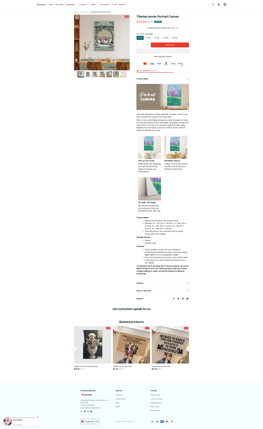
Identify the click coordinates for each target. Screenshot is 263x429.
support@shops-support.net (90, 408)
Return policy (155, 406)
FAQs (117, 403)
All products (84, 12)
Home (76, 12)
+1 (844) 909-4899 (87, 405)
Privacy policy (155, 395)
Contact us (119, 395)
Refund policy (155, 410)
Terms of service (156, 399)
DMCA (118, 406)
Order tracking (120, 399)
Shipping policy (156, 403)
